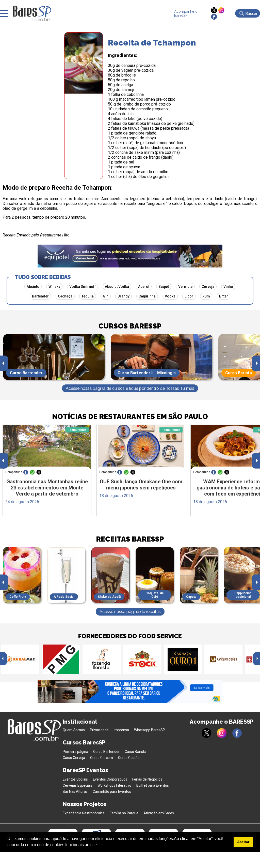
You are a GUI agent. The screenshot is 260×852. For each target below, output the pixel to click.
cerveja (208, 287)
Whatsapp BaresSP (149, 730)
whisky (54, 287)
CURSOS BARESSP (130, 326)
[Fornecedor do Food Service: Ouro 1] (183, 659)
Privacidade (99, 730)
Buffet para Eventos (152, 785)
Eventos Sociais (75, 779)
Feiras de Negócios (147, 779)
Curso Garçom (101, 758)
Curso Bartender (106, 752)
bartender (40, 296)
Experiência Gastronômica (84, 813)
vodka (170, 296)
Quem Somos (74, 730)
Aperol (143, 287)
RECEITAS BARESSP (130, 539)
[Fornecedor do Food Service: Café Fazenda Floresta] (101, 659)
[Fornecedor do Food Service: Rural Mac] (20, 659)
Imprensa (121, 730)
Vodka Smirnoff (82, 287)
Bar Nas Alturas (75, 791)
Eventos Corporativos (110, 779)
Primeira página (75, 752)
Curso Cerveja (74, 758)
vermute (185, 287)
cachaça (65, 296)
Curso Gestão (129, 758)
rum (206, 296)
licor (189, 296)
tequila (88, 296)
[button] (99, 845)
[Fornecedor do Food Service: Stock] (142, 659)
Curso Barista (135, 752)
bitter (223, 296)
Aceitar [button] (243, 842)
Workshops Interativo (114, 785)
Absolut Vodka (117, 287)
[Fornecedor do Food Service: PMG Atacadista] (61, 659)
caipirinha (147, 296)
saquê (163, 287)
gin (105, 296)
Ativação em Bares (158, 813)
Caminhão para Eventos (112, 791)
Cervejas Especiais (77, 785)
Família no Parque (124, 813)
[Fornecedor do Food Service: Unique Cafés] (223, 659)
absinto (33, 287)
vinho (228, 287)
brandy (123, 296)
